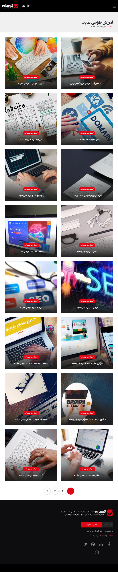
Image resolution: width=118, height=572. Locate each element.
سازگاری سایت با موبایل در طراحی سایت (87, 363)
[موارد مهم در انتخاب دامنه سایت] (87, 119)
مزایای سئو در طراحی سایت (87, 307)
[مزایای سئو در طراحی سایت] (87, 287)
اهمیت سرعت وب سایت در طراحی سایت (30, 363)
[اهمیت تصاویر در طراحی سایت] (31, 231)
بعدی (47, 491)
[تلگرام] (85, 544)
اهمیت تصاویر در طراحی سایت (31, 251)
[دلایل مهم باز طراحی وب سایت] (31, 119)
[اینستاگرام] (28, 6)
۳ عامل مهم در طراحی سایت (87, 251)
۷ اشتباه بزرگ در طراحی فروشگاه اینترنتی (87, 83)
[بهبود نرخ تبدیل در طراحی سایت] (31, 175)
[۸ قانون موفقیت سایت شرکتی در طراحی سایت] (87, 399)
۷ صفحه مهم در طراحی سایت (31, 475)
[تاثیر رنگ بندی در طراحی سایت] (31, 63)
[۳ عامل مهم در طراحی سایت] (87, 231)
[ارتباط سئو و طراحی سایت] (31, 287)
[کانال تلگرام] (23, 6)
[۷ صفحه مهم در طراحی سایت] (31, 455)
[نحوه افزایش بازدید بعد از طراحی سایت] (31, 399)
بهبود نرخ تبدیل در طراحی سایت (31, 195)
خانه (111, 26)
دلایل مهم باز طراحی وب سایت (31, 139)
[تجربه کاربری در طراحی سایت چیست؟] (87, 175)
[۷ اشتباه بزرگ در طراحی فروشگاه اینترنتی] (87, 63)
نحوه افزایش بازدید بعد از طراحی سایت (31, 419)
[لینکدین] (101, 544)
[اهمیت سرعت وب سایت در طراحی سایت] (31, 343)
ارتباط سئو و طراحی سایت (30, 307)
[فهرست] (114, 6)
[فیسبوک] (109, 544)
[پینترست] (93, 544)
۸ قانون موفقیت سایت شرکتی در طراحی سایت (87, 419)
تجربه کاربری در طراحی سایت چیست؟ (87, 195)
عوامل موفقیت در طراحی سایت (87, 475)
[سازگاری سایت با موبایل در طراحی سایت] (87, 343)
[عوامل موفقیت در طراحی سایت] (87, 455)
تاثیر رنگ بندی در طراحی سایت (31, 83)
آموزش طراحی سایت (87, 77)
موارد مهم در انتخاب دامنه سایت (87, 139)
